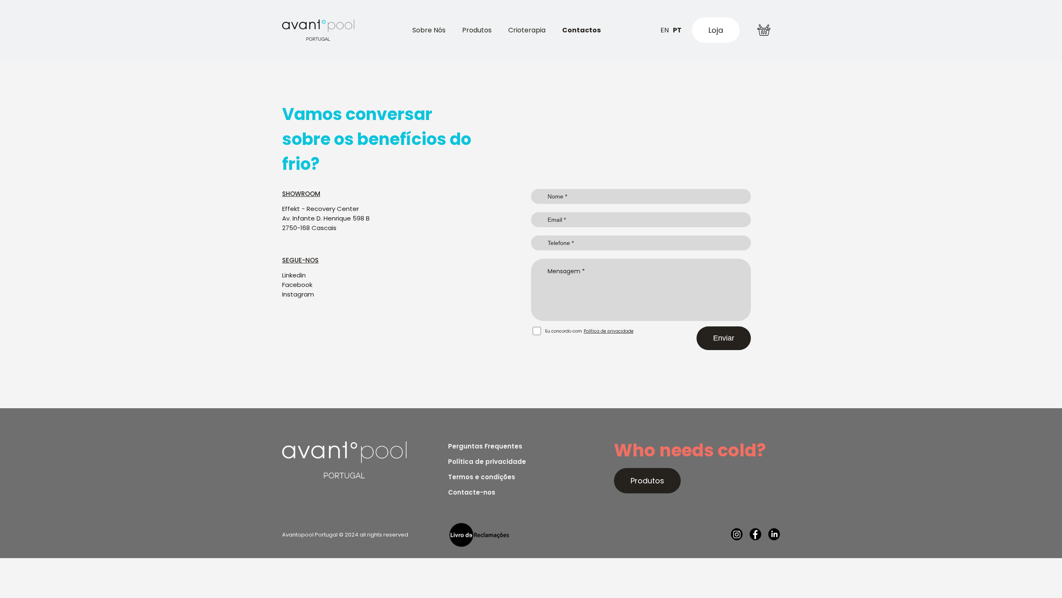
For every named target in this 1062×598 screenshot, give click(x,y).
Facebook (297, 284)
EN (664, 30)
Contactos (581, 30)
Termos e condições (481, 477)
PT (677, 30)
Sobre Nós (429, 30)
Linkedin (294, 275)
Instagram (298, 294)
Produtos (477, 30)
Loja (716, 30)
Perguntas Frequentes (485, 446)
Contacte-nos (471, 492)
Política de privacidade (608, 331)
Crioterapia (527, 30)
